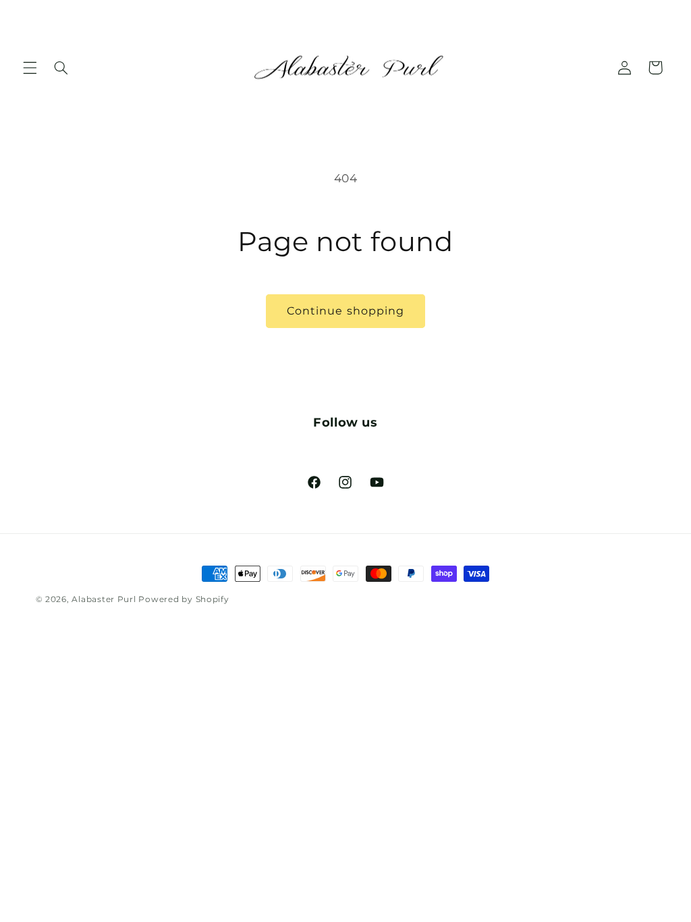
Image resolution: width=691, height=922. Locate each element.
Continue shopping (345, 310)
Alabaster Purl (104, 599)
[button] (29, 67)
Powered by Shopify (183, 599)
